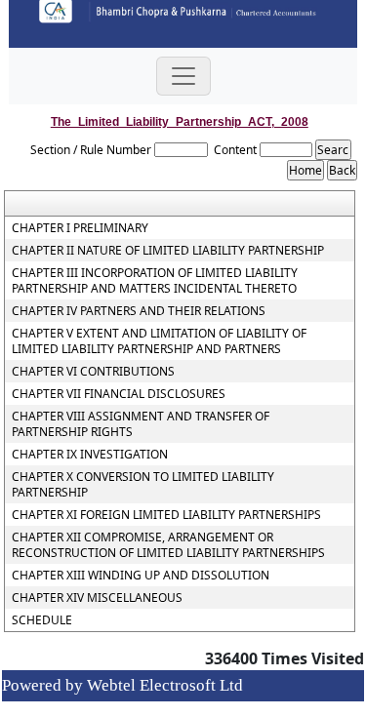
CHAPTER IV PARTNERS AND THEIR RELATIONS (138, 311)
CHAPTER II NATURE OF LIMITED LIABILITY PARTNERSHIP (168, 251)
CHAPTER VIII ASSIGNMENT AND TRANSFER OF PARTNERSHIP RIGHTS (140, 424)
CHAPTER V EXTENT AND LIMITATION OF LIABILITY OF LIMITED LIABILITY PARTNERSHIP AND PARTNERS (159, 341)
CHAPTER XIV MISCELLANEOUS (97, 598)
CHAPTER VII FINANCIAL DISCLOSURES (118, 394)
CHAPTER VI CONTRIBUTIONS (93, 371)
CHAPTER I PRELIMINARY (80, 228)
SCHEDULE (42, 620)
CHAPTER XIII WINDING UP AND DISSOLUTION (140, 575)
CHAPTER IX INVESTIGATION (90, 454)
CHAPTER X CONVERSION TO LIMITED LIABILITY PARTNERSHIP (143, 484)
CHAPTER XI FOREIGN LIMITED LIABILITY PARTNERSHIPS (166, 515)
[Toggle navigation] (183, 76)
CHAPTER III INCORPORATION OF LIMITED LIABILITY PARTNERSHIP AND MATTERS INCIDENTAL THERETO (155, 281)
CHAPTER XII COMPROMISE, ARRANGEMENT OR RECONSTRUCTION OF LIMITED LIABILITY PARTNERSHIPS (168, 545)
